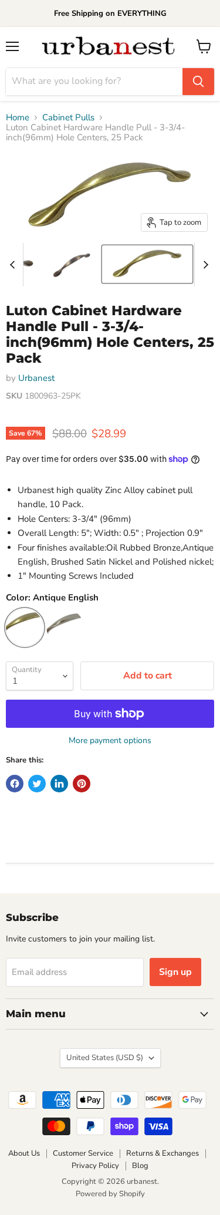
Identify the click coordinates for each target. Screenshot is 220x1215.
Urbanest (36, 378)
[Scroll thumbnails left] (14, 264)
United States (104, 1057)
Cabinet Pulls (68, 118)
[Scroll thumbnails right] (203, 264)
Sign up (175, 972)
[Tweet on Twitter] (37, 783)
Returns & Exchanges (162, 1153)
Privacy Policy (95, 1165)
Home (17, 118)
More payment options (110, 740)
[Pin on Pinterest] (81, 783)
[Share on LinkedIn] (59, 783)
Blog (140, 1165)
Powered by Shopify (110, 1194)
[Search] (198, 81)
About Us (24, 1153)
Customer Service (83, 1153)
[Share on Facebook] (14, 783)
